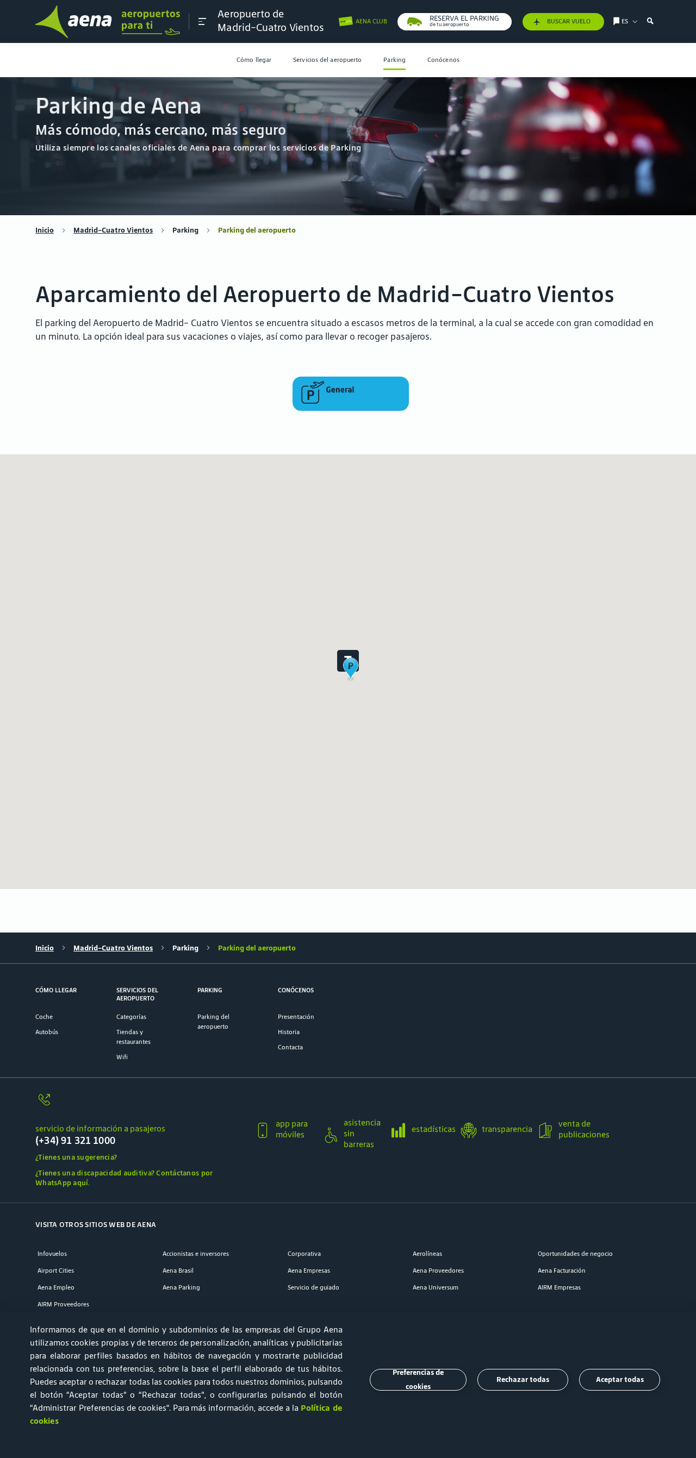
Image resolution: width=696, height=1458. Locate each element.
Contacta (290, 1047)
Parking (394, 59)
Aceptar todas (620, 1379)
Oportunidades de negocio (575, 1253)
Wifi (122, 1057)
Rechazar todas (522, 1379)
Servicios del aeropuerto (327, 59)
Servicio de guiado (313, 1287)
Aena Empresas (309, 1270)
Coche (44, 1016)
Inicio (44, 230)
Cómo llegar (254, 59)
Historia (289, 1032)
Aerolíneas (427, 1253)
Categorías (131, 1016)
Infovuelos (52, 1253)
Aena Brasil (178, 1270)
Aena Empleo (56, 1287)
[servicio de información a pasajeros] (140, 1105)
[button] (202, 21)
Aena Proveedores (438, 1270)
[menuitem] (254, 60)
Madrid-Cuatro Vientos (113, 230)
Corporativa (304, 1253)
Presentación (296, 1016)
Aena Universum (435, 1287)
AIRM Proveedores (63, 1304)
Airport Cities (56, 1270)
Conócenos (443, 59)
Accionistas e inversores (196, 1253)
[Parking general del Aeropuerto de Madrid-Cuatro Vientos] (351, 394)
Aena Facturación (562, 1270)
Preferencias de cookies (418, 1380)
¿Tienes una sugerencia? (76, 1157)
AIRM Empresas (559, 1287)
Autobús (46, 1032)
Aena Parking (181, 1287)
